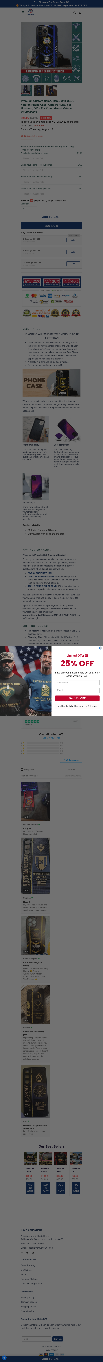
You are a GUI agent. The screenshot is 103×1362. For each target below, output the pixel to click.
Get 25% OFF (77, 698)
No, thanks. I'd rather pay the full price (77, 706)
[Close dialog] (100, 648)
